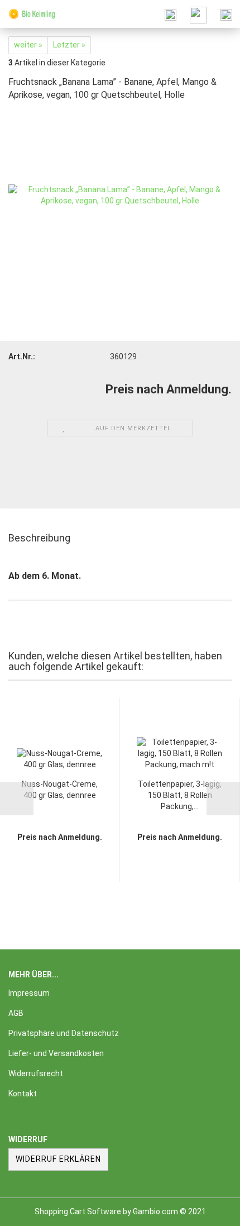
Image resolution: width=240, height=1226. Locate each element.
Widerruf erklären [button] (58, 1158)
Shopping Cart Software (78, 1211)
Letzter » (69, 44)
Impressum (29, 993)
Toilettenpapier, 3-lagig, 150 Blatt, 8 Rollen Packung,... (180, 795)
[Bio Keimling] (28, 14)
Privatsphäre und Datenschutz (63, 1033)
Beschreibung (39, 538)
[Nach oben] (209, 1209)
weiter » (28, 44)
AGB (15, 1013)
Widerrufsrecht (35, 1073)
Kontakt (22, 1093)
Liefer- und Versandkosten (56, 1053)
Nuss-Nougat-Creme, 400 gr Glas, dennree (60, 790)
